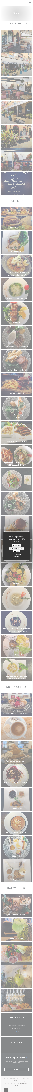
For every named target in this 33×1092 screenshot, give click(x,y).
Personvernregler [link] (17, 554)
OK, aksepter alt (16, 545)
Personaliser (16, 551)
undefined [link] (16, 556)
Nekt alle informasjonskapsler (16, 548)
